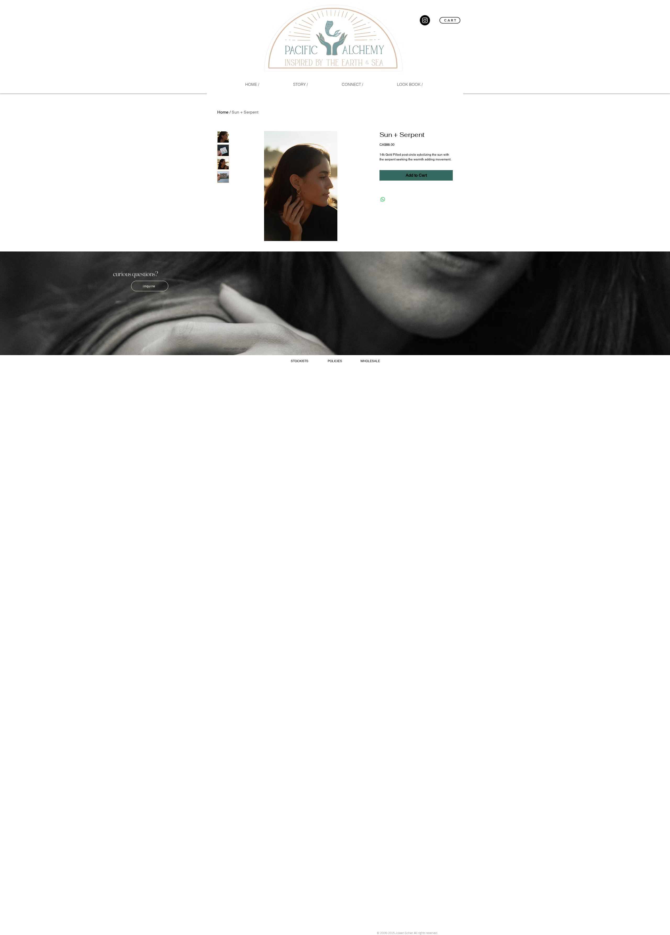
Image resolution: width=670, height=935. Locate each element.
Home (222, 112)
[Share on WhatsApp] (383, 199)
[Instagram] (425, 20)
